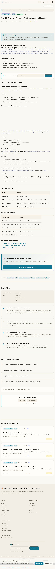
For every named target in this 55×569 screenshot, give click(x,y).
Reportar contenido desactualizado (28, 403)
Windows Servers (33, 512)
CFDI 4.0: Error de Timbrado (10, 248)
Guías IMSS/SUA (5, 510)
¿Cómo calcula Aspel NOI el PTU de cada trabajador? (18, 370)
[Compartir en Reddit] (25, 389)
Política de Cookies (5, 535)
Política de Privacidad (6, 530)
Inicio (3, 10)
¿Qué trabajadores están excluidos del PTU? (16, 376)
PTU (16, 277)
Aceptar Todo (39, 563)
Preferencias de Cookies (7, 537)
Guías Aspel (4, 508)
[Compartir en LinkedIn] (19, 389)
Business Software (10, 10)
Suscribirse (48, 75)
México (47, 277)
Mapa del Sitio (4, 526)
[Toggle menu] (52, 2)
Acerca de (3, 515)
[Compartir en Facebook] (22, 389)
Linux (30, 510)
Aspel (13, 14)
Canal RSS (3, 523)
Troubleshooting (40, 277)
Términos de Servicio (6, 533)
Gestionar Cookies (25, 567)
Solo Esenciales (48, 563)
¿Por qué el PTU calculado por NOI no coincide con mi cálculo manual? (22, 381)
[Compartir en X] (16, 389)
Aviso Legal (4, 528)
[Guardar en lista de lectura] (25, 14)
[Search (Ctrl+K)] (39, 2)
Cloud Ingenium (39, 557)
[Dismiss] (52, 397)
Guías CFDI (3, 512)
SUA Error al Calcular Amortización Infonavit (14, 245)
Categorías (4, 505)
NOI (12, 277)
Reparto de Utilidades (24, 277)
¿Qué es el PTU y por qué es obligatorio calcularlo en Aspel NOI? (21, 364)
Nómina (32, 277)
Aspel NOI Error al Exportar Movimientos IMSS (14, 243)
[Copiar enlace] (28, 389)
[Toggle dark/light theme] (49, 2)
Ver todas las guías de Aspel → (27, 267)
